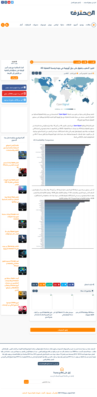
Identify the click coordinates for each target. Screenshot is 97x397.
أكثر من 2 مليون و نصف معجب (14, 87)
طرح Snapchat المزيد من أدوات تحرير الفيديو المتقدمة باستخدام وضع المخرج (43, 314)
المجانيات (28, 24)
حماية (62, 24)
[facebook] (2, 2)
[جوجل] (21, 2)
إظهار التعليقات (63, 330)
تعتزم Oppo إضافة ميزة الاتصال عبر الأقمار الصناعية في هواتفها (10, 199)
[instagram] (5, 2)
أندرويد (75, 24)
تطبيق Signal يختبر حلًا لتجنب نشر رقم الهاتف (12, 232)
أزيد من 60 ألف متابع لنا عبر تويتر (13, 100)
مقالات (88, 24)
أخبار (21, 24)
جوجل (50, 24)
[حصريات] (28, 2)
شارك (69, 284)
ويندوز (82, 24)
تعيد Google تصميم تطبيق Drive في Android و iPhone (10, 263)
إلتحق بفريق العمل (76, 2)
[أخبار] (34, 2)
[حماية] (15, 2)
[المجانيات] (31, 2)
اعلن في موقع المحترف (90, 2)
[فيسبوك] (25, 2)
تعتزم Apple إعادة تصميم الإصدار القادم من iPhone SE (11, 165)
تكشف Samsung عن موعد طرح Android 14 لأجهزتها (10, 247)
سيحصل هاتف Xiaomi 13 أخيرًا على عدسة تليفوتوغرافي (63, 313)
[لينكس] (18, 2)
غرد (63, 284)
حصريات (35, 24)
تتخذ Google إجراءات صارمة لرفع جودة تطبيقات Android (10, 216)
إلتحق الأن (14, 77)
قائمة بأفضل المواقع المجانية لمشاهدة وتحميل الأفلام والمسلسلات (11, 148)
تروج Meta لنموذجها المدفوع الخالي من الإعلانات (10, 303)
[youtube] (9, 2)
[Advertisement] (48, 42)
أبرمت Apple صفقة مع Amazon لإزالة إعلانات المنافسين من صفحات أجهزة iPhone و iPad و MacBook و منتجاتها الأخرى (12, 284)
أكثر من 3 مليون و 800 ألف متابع (13, 93)
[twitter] (12, 2)
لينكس (56, 24)
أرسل (48, 284)
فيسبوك (43, 24)
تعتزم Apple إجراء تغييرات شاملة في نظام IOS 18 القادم (11, 182)
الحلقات (68, 24)
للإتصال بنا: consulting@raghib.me (48, 363)
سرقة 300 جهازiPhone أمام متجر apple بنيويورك (85, 313)
